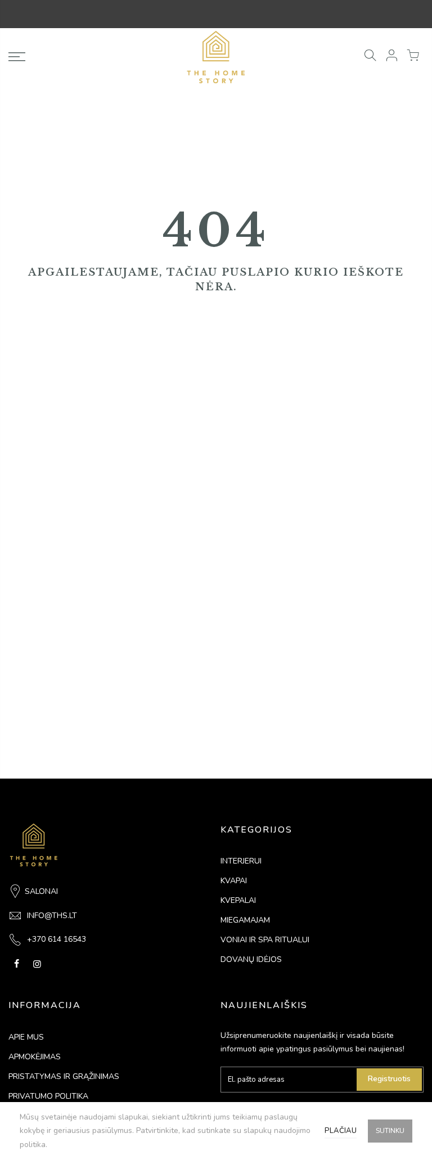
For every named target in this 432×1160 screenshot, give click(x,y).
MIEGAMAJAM (245, 920)
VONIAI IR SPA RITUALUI (264, 939)
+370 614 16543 (56, 939)
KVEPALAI (238, 900)
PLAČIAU (341, 1131)
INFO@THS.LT (52, 915)
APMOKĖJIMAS (34, 1056)
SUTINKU (390, 1130)
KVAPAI (233, 880)
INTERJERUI (241, 861)
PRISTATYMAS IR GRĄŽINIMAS (63, 1076)
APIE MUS (26, 1037)
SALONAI (41, 891)
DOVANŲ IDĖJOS (251, 959)
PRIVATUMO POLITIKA (48, 1096)
